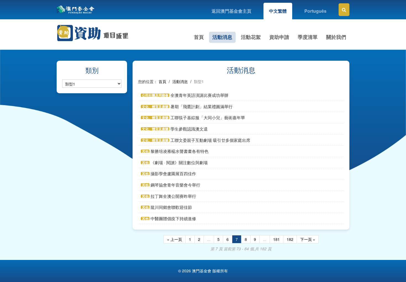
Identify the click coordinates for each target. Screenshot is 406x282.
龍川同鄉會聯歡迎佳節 (171, 207)
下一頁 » (307, 239)
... (208, 239)
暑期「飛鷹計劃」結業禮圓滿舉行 (201, 106)
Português (315, 11)
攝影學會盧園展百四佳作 (173, 173)
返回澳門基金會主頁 (231, 11)
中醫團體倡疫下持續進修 (173, 218)
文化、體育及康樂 (155, 106)
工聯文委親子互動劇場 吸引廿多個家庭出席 (210, 140)
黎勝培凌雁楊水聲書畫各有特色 (180, 151)
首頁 (199, 37)
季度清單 (308, 37)
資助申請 (279, 37)
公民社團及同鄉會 (155, 95)
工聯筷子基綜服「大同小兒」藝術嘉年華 (207, 117)
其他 (145, 151)
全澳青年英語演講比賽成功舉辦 (199, 95)
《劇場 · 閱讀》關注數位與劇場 (179, 162)
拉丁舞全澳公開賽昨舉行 (173, 196)
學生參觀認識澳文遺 (189, 129)
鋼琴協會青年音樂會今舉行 (175, 185)
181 (276, 239)
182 (290, 239)
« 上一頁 (174, 239)
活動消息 (222, 37)
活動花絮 (251, 37)
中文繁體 (278, 11)
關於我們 (336, 37)
